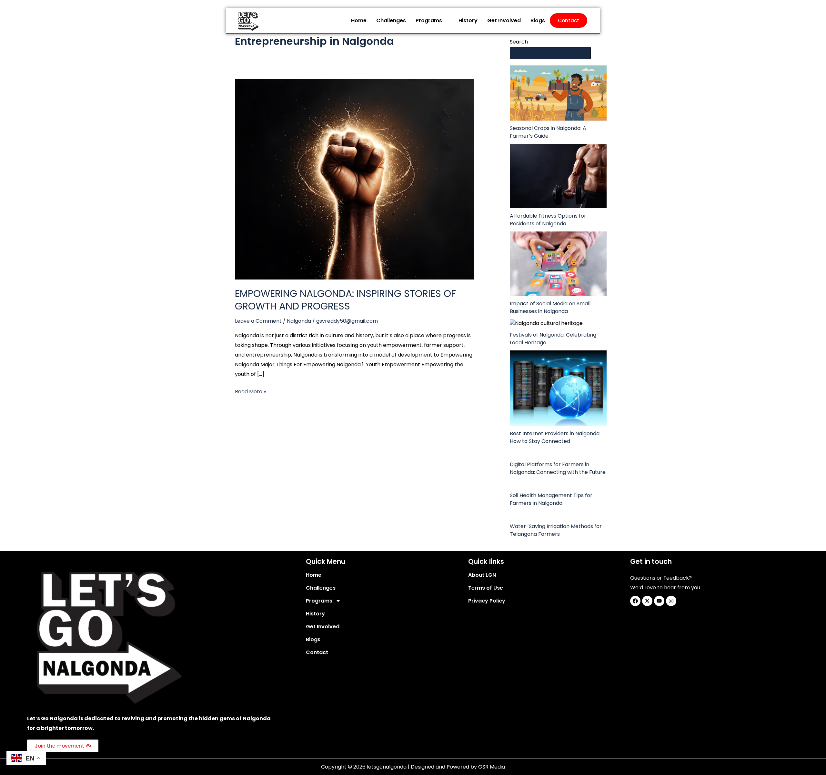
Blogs (537, 20)
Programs (429, 20)
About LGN (482, 575)
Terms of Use (485, 588)
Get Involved (504, 20)
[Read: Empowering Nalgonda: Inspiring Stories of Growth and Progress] (354, 178)
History (468, 20)
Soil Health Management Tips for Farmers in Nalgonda (551, 499)
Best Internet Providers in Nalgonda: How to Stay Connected (555, 437)
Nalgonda (299, 321)
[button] (432, 20)
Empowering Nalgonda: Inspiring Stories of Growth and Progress (345, 300)
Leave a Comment (258, 321)
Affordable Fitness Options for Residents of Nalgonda (548, 219)
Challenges (391, 20)
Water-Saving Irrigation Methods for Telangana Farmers (556, 530)
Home (359, 20)
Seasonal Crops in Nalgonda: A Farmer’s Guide (548, 132)
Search (519, 41)
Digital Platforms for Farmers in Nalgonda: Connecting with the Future (558, 468)
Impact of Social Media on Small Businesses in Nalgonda (550, 307)
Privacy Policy (486, 600)
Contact (568, 20)
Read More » (250, 391)
